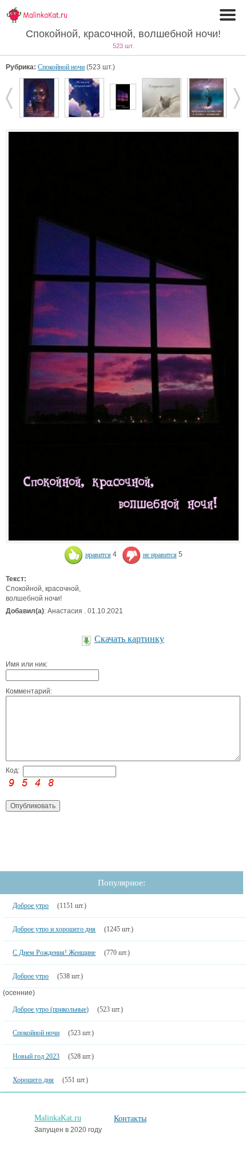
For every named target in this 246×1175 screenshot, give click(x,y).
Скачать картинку (129, 639)
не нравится (160, 555)
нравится (98, 555)
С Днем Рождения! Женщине (54, 953)
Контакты (130, 1118)
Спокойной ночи (61, 67)
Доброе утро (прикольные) (51, 1009)
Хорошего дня (33, 1080)
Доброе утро (31, 906)
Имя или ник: (26, 664)
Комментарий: (29, 691)
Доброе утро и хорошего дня (54, 929)
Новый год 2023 (36, 1056)
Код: (12, 770)
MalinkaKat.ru (57, 1118)
